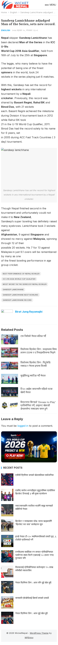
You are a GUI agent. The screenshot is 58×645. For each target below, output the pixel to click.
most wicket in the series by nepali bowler (25, 284)
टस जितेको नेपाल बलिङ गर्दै (33, 336)
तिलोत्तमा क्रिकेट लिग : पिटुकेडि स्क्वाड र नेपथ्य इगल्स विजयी (35, 364)
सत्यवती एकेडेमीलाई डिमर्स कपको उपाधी (32, 597)
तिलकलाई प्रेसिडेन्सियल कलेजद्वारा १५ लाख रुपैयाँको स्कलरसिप (34, 569)
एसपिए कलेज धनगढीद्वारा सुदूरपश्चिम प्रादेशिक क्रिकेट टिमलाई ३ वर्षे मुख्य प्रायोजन (35, 492)
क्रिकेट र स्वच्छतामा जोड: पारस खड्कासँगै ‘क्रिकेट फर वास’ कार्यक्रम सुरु (33, 523)
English (13, 12)
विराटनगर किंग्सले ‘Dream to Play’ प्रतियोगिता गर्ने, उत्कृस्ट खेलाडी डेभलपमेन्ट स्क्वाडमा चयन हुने (38, 405)
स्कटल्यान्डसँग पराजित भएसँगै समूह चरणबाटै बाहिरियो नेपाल (34, 507)
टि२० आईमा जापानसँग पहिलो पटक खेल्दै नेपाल (36, 390)
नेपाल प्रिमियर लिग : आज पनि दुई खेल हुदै (33, 582)
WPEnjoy (29, 637)
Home (4, 12)
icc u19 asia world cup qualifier (19, 279)
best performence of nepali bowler (21, 274)
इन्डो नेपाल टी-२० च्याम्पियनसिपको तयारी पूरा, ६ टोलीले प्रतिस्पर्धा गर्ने (35, 538)
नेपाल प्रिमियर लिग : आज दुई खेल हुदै (31, 613)
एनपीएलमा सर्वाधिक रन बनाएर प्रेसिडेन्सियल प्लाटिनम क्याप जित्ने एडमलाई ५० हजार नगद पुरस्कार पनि (34, 555)
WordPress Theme (39, 633)
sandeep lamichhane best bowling (20, 295)
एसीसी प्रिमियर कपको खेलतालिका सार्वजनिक (34, 474)
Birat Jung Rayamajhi (28, 311)
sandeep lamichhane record (17, 300)
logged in (22, 425)
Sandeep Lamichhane (13, 289)
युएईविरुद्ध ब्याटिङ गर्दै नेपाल (33, 375)
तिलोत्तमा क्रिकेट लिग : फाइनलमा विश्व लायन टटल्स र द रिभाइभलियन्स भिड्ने (38, 350)
